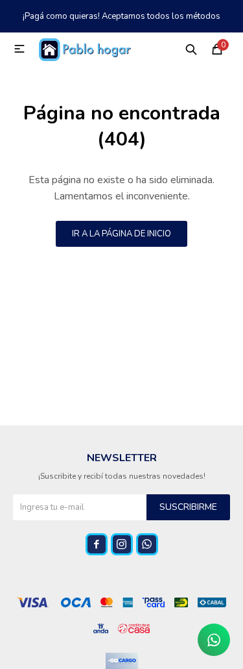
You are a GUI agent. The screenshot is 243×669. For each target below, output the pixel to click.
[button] (191, 48)
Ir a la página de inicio (121, 234)
